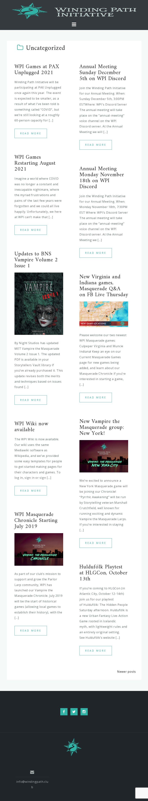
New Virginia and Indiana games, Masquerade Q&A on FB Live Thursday (103, 286)
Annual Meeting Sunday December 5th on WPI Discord (102, 72)
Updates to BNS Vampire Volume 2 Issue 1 (36, 260)
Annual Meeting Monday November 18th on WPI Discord (101, 178)
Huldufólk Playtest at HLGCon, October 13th (103, 573)
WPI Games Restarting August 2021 (35, 163)
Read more (30, 133)
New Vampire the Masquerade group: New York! (101, 427)
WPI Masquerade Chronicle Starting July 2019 (36, 520)
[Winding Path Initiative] (73, 747)
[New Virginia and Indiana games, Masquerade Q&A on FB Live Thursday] (103, 314)
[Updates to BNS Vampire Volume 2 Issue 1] (38, 303)
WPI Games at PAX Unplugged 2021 (36, 70)
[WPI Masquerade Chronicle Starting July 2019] (38, 549)
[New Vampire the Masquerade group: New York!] (103, 456)
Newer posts (126, 672)
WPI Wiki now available (31, 427)
